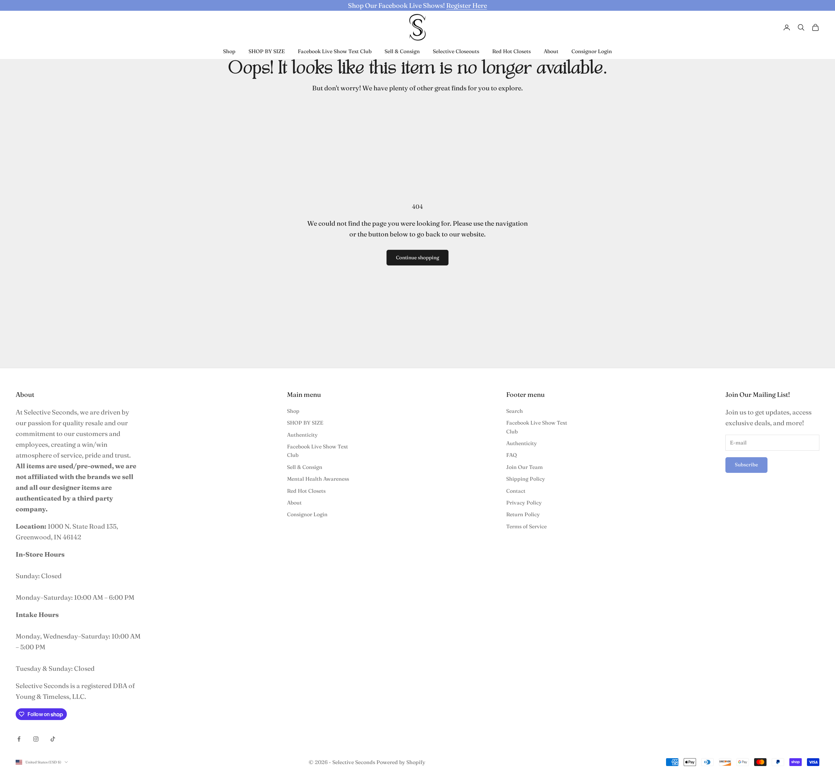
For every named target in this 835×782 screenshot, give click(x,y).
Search (514, 411)
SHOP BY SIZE (267, 51)
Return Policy (523, 514)
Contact (515, 491)
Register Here (466, 5)
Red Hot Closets (511, 51)
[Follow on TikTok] (53, 739)
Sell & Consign (402, 51)
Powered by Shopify (400, 762)
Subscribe (746, 464)
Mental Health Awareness (318, 478)
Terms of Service (526, 526)
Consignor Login (591, 51)
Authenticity (302, 434)
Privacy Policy (524, 502)
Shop (229, 51)
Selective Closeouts (456, 51)
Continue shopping (417, 257)
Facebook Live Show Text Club (335, 51)
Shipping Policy (525, 478)
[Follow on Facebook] (19, 739)
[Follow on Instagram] (36, 739)
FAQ (511, 455)
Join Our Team (524, 467)
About (551, 51)
